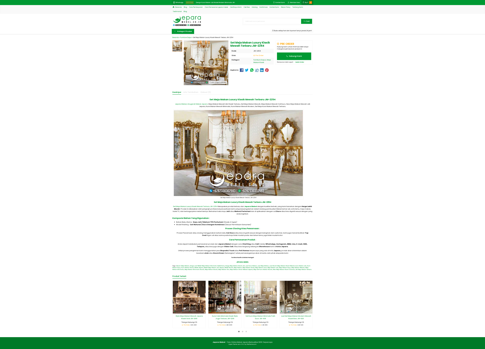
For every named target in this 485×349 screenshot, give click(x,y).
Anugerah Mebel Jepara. (197, 104)
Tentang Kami (297, 7)
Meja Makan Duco (261, 268)
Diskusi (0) (206, 92)
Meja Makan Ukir (223, 269)
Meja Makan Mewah (298, 268)
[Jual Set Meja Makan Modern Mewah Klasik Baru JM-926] (296, 297)
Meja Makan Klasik (262, 61)
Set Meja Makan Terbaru (304, 269)
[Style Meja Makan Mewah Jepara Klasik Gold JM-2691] (189, 297)
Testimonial (177, 11)
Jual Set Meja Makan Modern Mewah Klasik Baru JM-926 (296, 317)
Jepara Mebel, (181, 104)
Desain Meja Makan (182, 266)
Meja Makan (238, 268)
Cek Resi (247, 7)
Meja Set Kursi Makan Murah (262, 269)
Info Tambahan (190, 92)
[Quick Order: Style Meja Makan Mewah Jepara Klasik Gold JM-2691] (174, 311)
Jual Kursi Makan (251, 266)
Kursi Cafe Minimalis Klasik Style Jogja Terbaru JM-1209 (225, 317)
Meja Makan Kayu (285, 268)
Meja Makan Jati (273, 268)
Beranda (178, 7)
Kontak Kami (274, 7)
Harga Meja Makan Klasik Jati (235, 266)
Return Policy (285, 7)
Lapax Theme (232, 344)
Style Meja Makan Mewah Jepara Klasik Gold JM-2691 (189, 317)
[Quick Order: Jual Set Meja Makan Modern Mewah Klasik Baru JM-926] (281, 311)
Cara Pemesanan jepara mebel (216, 7)
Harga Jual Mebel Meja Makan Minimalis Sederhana (207, 266)
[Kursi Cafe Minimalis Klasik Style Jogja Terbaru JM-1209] (224, 297)
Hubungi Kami (295, 56)
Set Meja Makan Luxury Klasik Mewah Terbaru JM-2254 (195, 206)
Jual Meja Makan (263, 266)
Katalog (255, 7)
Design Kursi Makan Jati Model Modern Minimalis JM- (215, 2)
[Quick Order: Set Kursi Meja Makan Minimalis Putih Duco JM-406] (246, 311)
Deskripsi (176, 92)
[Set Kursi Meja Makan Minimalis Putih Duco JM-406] (260, 297)
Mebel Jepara (198, 268)
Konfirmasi (264, 7)
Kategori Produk (184, 31)
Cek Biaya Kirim (236, 7)
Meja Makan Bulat (248, 268)
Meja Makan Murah (211, 269)
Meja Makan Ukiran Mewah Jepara (241, 269)
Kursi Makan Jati (300, 266)
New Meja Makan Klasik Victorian (284, 269)
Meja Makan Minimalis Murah (194, 269)
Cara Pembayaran (196, 7)
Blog (185, 7)
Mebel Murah (229, 268)
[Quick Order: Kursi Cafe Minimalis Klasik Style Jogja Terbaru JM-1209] (210, 311)
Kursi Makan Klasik (187, 268)
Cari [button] (307, 21)
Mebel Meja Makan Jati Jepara (214, 268)
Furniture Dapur (259, 60)
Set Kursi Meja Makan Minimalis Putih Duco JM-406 (260, 317)
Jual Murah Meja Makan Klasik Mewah (282, 266)
